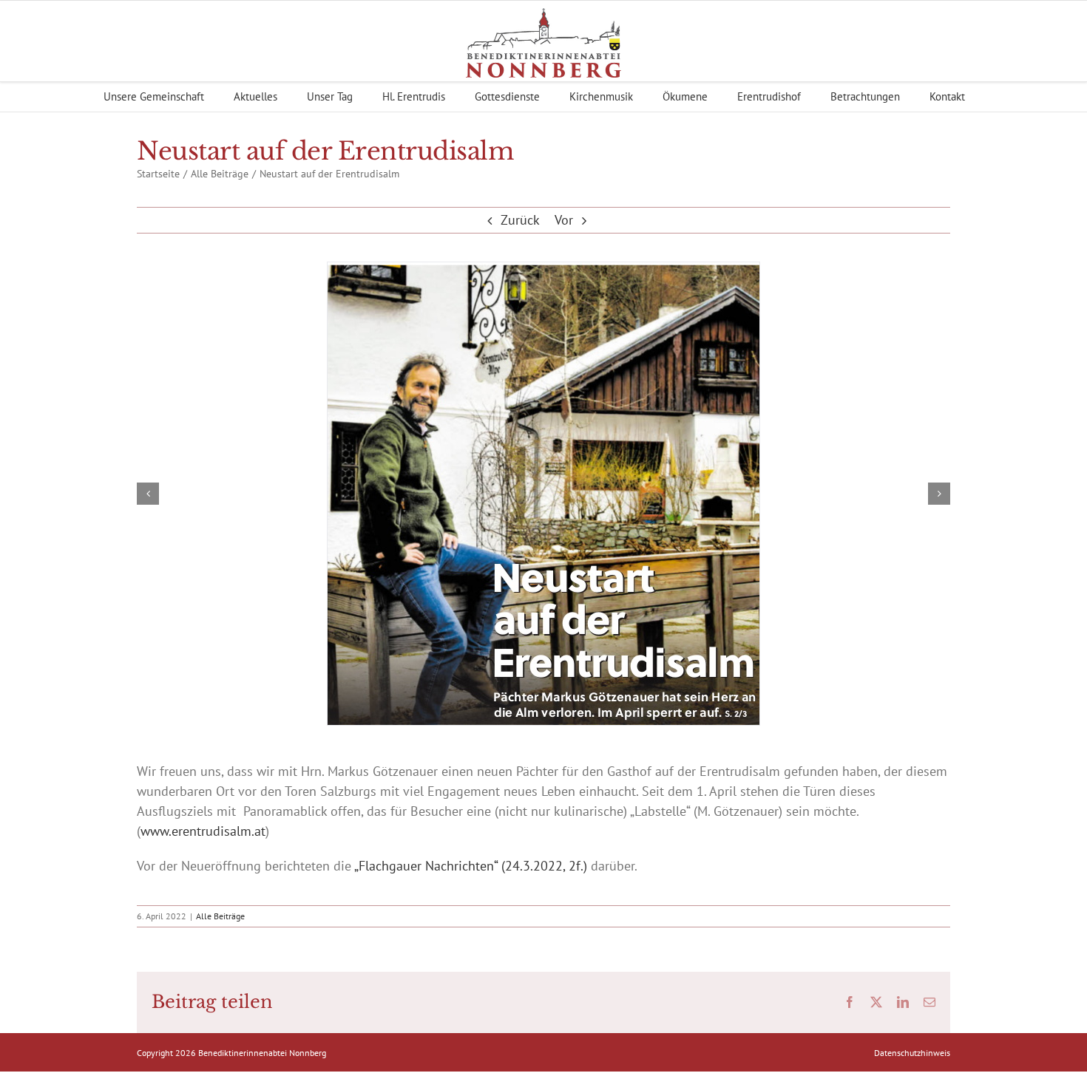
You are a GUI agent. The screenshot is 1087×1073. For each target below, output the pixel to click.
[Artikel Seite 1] (543, 493)
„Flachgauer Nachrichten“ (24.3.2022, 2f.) (470, 865)
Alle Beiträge (220, 916)
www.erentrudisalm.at (202, 830)
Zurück (520, 219)
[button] (148, 494)
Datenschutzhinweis (912, 1052)
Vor (564, 219)
